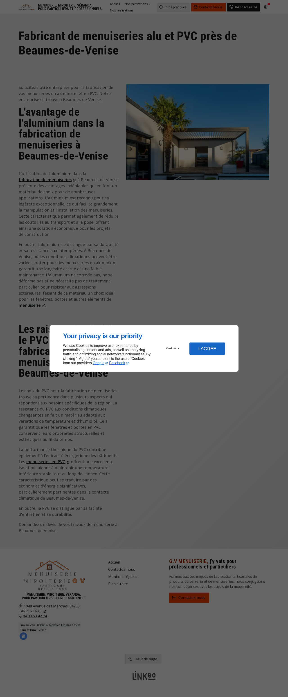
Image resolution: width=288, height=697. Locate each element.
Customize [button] (172, 348)
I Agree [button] (207, 348)
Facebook (117, 363)
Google (98, 363)
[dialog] (144, 348)
